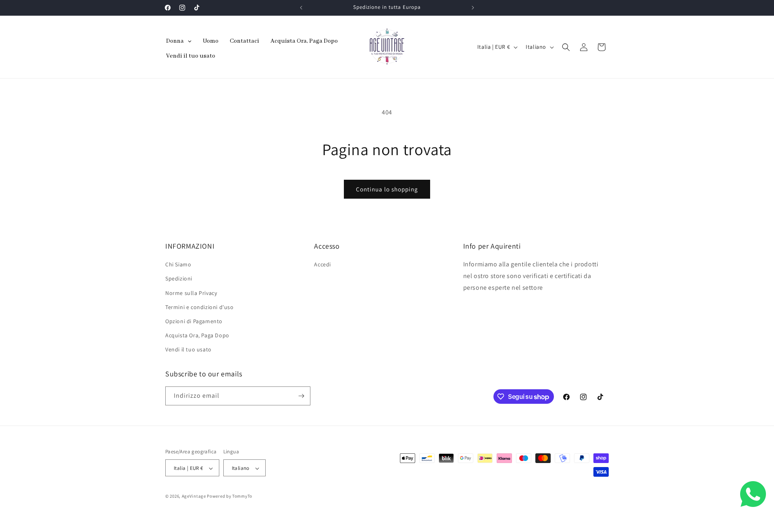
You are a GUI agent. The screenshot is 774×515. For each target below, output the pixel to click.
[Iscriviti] (301, 395)
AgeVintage (194, 496)
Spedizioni (178, 278)
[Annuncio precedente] (301, 7)
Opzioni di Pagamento (194, 321)
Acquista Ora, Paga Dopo (197, 335)
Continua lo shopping (387, 189)
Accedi (322, 264)
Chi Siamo (178, 264)
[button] (566, 47)
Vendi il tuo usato (188, 349)
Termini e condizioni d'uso (199, 307)
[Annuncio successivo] (473, 7)
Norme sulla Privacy (191, 293)
